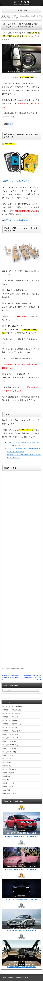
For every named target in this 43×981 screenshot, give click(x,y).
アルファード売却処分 (11, 727)
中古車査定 (7, 762)
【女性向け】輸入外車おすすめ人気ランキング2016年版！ (11, 677)
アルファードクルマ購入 (12, 713)
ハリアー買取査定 (10, 752)
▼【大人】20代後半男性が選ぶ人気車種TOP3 (22, 899)
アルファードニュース (11, 717)
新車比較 (7, 776)
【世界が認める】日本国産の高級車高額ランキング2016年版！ (31, 677)
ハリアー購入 (8, 755)
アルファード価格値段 (11, 720)
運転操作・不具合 (10, 794)
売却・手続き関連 (10, 769)
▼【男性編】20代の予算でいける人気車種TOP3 (21, 836)
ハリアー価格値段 (10, 741)
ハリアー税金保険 (10, 748)
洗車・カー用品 (19, 668)
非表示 (10, 124)
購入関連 (7, 790)
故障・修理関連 (9, 773)
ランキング (7, 759)
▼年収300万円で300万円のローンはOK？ (21, 930)
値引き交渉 (7, 766)
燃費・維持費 (8, 787)
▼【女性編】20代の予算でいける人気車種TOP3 (21, 869)
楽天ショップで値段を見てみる (16, 181)
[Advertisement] (21, 566)
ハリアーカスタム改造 (11, 734)
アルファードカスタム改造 (13, 710)
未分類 (6, 780)
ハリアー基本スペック (11, 745)
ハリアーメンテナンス (11, 738)
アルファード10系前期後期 (13, 706)
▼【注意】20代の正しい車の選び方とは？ (21, 967)
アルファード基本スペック (13, 724)
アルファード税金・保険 (12, 731)
